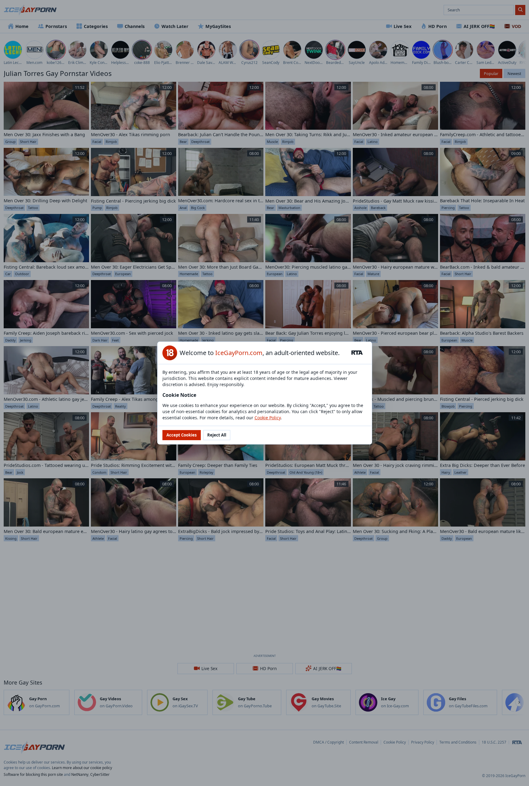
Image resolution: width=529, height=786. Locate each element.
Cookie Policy (268, 418)
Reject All (216, 435)
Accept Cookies (181, 435)
